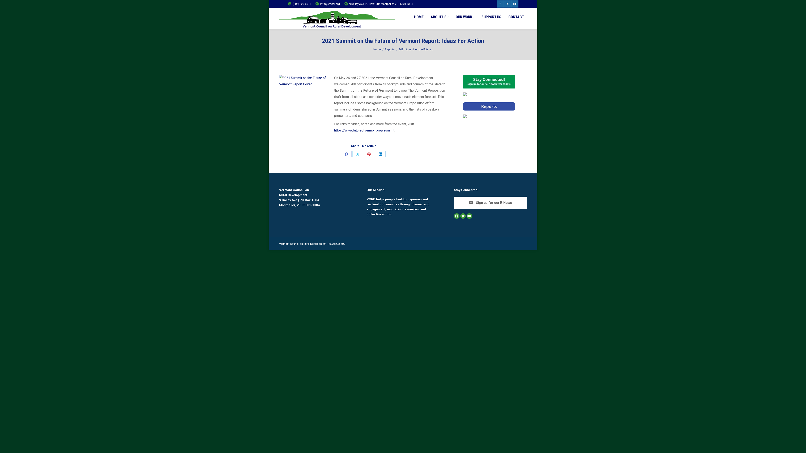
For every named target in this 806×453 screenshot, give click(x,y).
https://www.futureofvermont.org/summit (364, 130)
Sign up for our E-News (493, 203)
